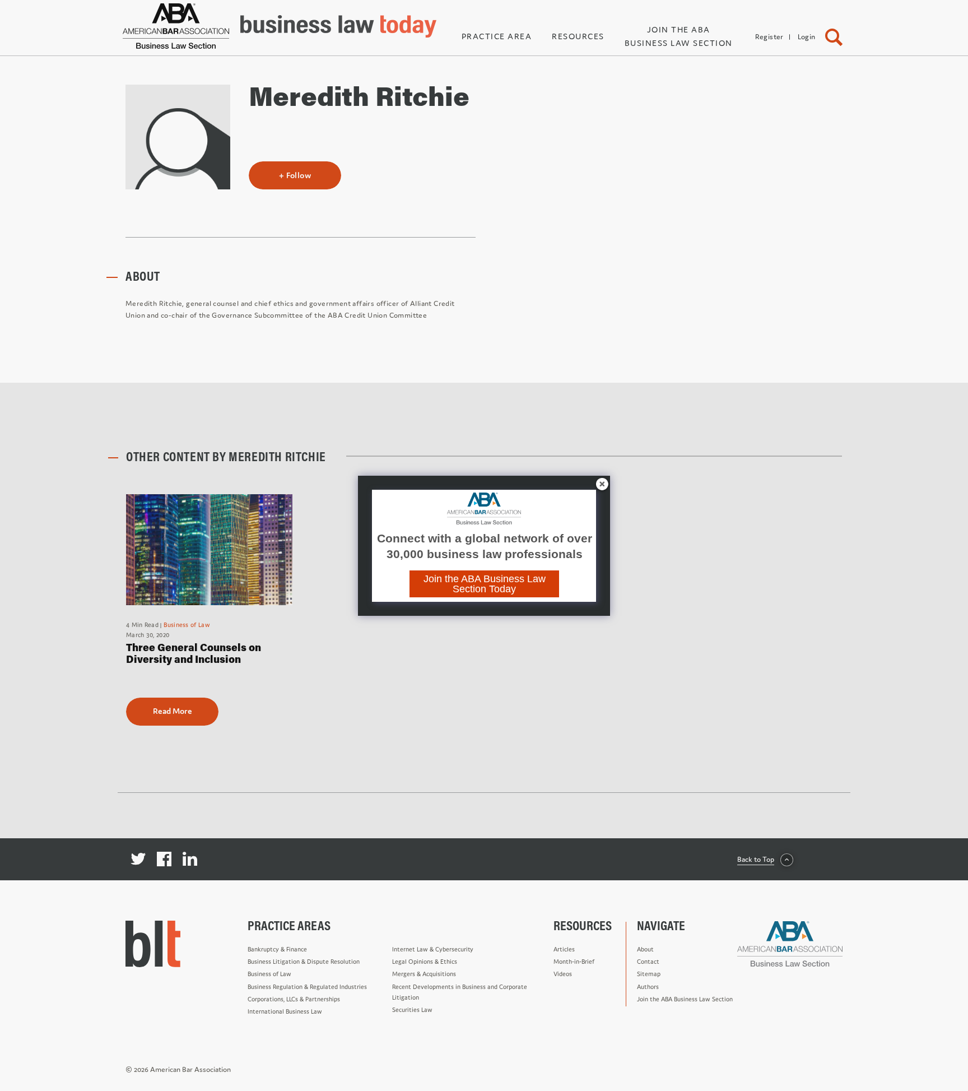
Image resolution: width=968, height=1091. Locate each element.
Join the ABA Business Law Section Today (485, 584)
